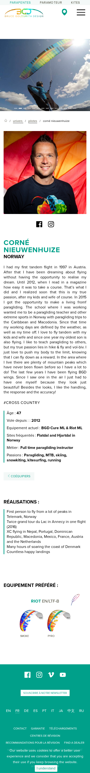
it (52, 711)
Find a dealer (74, 742)
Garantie (38, 728)
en (8, 711)
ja (61, 711)
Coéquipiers (20, 476)
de (26, 711)
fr (17, 711)
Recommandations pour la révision (33, 742)
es (35, 711)
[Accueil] (5, 121)
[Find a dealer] (64, 12)
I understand (46, 768)
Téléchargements (63, 728)
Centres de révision (45, 735)
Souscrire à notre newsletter (45, 693)
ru (81, 711)
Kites (75, 3)
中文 (71, 711)
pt (44, 711)
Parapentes (20, 3)
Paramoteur (51, 3)
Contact (20, 728)
